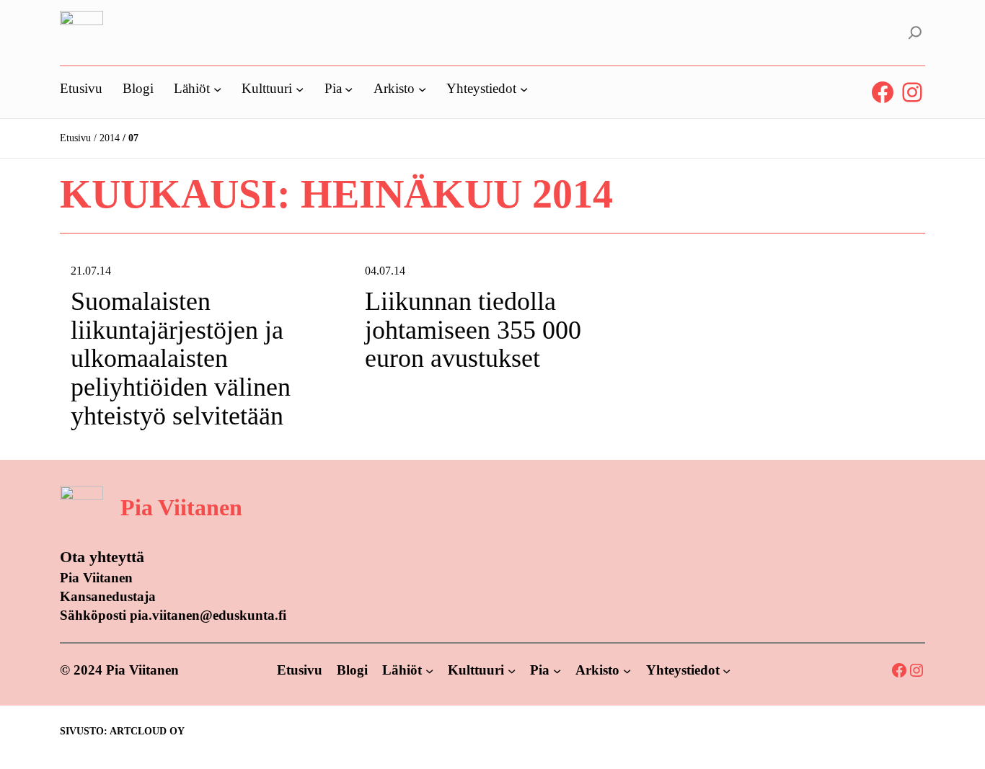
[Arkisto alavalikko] (422, 88)
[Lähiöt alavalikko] (217, 88)
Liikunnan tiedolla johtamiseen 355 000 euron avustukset (473, 330)
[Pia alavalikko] (349, 88)
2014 (110, 138)
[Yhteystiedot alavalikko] (524, 88)
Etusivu (75, 138)
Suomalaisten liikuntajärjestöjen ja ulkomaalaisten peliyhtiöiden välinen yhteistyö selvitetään (181, 359)
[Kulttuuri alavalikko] (300, 88)
